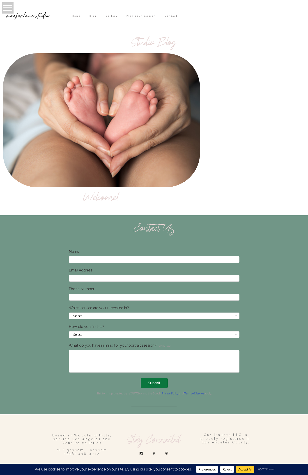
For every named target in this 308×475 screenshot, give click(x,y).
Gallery (112, 15)
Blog (93, 15)
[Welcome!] (101, 120)
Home (76, 15)
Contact (171, 15)
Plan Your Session (141, 15)
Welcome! (101, 199)
